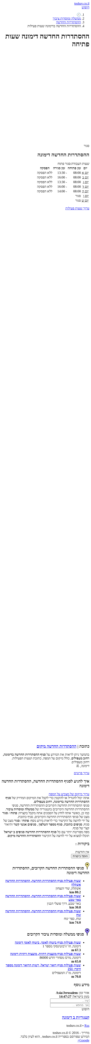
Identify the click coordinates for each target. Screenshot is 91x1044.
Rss (86, 1025)
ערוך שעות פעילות (77, 208)
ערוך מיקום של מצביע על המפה (69, 794)
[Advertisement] (45, 98)
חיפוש (85, 7)
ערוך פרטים (81, 773)
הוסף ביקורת (80, 856)
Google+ (83, 1040)
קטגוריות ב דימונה (75, 1017)
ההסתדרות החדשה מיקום (56, 746)
